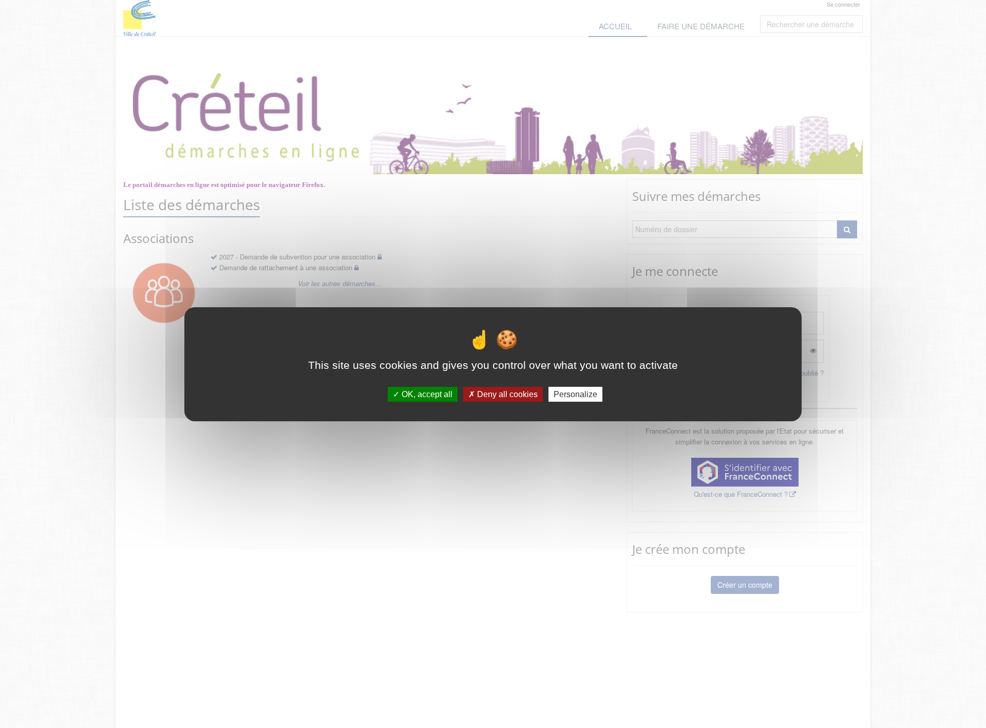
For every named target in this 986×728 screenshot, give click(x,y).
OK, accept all (426, 393)
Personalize (575, 393)
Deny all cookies (506, 393)
